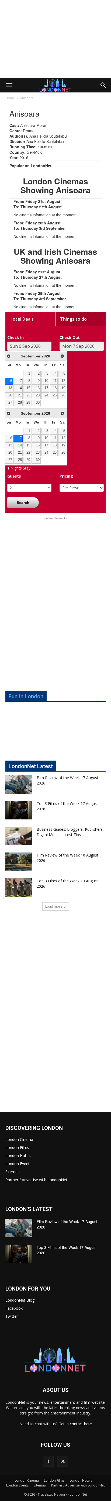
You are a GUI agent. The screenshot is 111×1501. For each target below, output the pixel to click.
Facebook (14, 1308)
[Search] (103, 85)
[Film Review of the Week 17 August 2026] (18, 784)
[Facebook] (48, 1461)
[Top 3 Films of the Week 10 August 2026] (18, 887)
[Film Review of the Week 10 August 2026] (18, 861)
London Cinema (19, 1139)
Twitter (11, 1316)
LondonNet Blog (19, 1300)
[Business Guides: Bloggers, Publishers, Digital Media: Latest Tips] (18, 836)
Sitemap (12, 1171)
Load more (53, 906)
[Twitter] (62, 1461)
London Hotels (18, 1155)
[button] (9, 85)
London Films (17, 1147)
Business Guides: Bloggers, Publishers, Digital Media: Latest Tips (70, 832)
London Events (18, 1163)
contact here (81, 1423)
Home (10, 98)
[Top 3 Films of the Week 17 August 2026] (18, 810)
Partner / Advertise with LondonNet (36, 1179)
